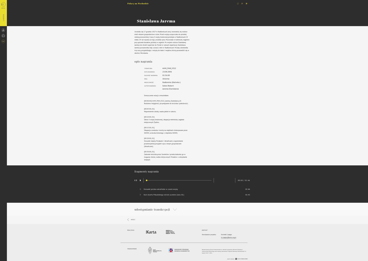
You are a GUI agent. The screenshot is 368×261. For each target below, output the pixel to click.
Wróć (133, 219)
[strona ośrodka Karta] (151, 232)
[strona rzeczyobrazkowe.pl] (237, 259)
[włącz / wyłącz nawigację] (3, 4)
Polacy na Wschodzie (138, 3)
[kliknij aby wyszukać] (238, 3)
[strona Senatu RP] (154, 250)
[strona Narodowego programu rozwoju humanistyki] (179, 250)
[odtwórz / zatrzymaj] (140, 180)
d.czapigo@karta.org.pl (228, 237)
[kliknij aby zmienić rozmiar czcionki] (242, 3)
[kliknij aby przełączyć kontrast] (246, 3)
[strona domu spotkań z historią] (170, 232)
